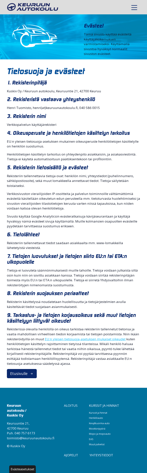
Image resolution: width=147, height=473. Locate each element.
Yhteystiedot (101, 455)
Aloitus (71, 405)
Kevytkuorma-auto (99, 423)
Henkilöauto (96, 418)
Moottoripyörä (97, 428)
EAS (91, 439)
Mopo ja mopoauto (100, 433)
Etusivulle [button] (19, 373)
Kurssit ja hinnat (104, 405)
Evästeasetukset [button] (22, 469)
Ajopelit (71, 455)
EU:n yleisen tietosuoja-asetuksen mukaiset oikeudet (85, 339)
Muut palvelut (97, 444)
